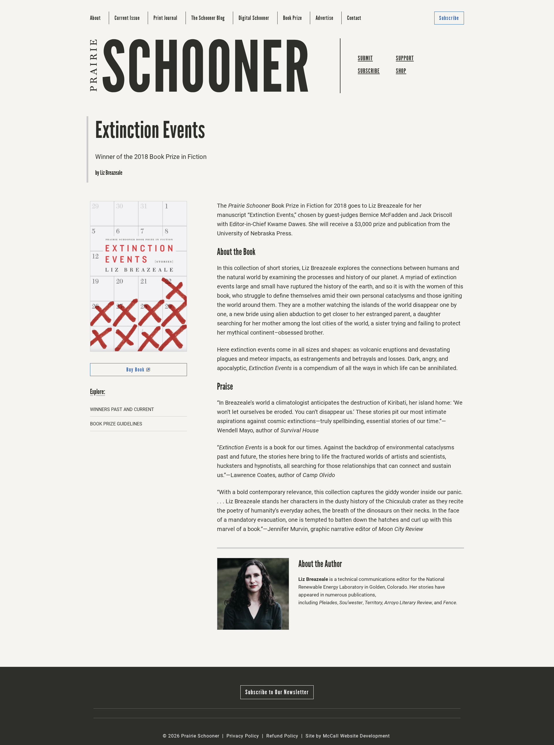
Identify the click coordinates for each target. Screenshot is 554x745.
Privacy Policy (243, 736)
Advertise (324, 17)
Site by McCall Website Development (348, 736)
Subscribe (449, 18)
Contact (354, 17)
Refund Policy (282, 736)
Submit (365, 58)
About (95, 17)
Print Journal (165, 17)
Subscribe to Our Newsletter (277, 692)
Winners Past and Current (122, 409)
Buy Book (146, 371)
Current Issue (127, 17)
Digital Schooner (254, 17)
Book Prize (292, 17)
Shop (401, 71)
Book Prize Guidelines (116, 424)
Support (405, 58)
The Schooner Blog (208, 17)
